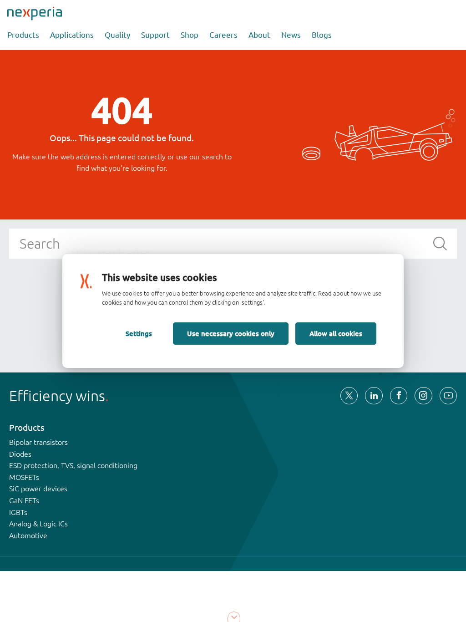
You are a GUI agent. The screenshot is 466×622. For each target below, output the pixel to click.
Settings (139, 333)
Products (23, 35)
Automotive (28, 535)
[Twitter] (349, 395)
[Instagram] (423, 395)
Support (155, 35)
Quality (117, 35)
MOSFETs (24, 477)
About (259, 35)
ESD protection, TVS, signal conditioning (73, 465)
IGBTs (18, 512)
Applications (72, 35)
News (291, 35)
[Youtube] (448, 395)
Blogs (322, 35)
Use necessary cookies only (230, 333)
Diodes (20, 454)
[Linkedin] (373, 395)
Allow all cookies (335, 333)
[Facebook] (398, 395)
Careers (223, 35)
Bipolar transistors (38, 442)
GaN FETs (24, 500)
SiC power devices (38, 488)
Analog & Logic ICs (38, 524)
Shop (189, 35)
